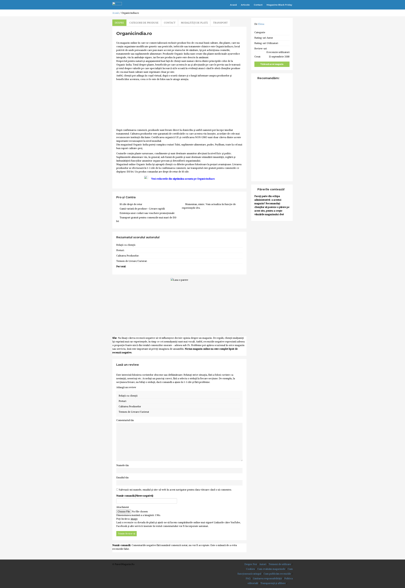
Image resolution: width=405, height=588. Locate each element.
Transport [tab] (220, 22)
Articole (245, 4)
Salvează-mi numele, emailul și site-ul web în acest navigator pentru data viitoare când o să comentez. (175, 489)
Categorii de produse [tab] (144, 22)
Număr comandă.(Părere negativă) (134, 495)
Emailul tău (122, 477)
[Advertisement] (179, 105)
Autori (262, 564)
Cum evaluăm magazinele (271, 568)
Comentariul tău (125, 420)
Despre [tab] (119, 22)
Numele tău (122, 465)
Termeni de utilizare (280, 564)
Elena (261, 23)
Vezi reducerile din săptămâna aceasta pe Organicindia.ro (183, 178)
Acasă (233, 4)
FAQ (248, 578)
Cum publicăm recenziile (277, 573)
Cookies (250, 568)
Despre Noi (250, 564)
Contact (258, 4)
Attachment (122, 507)
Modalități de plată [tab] (194, 22)
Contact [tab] (169, 22)
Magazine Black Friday (279, 4)
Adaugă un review (126, 387)
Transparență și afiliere (273, 583)
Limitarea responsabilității (267, 578)
